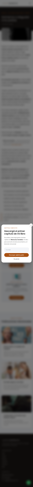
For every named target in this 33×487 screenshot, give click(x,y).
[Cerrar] (31, 225)
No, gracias (16, 259)
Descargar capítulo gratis (16, 255)
